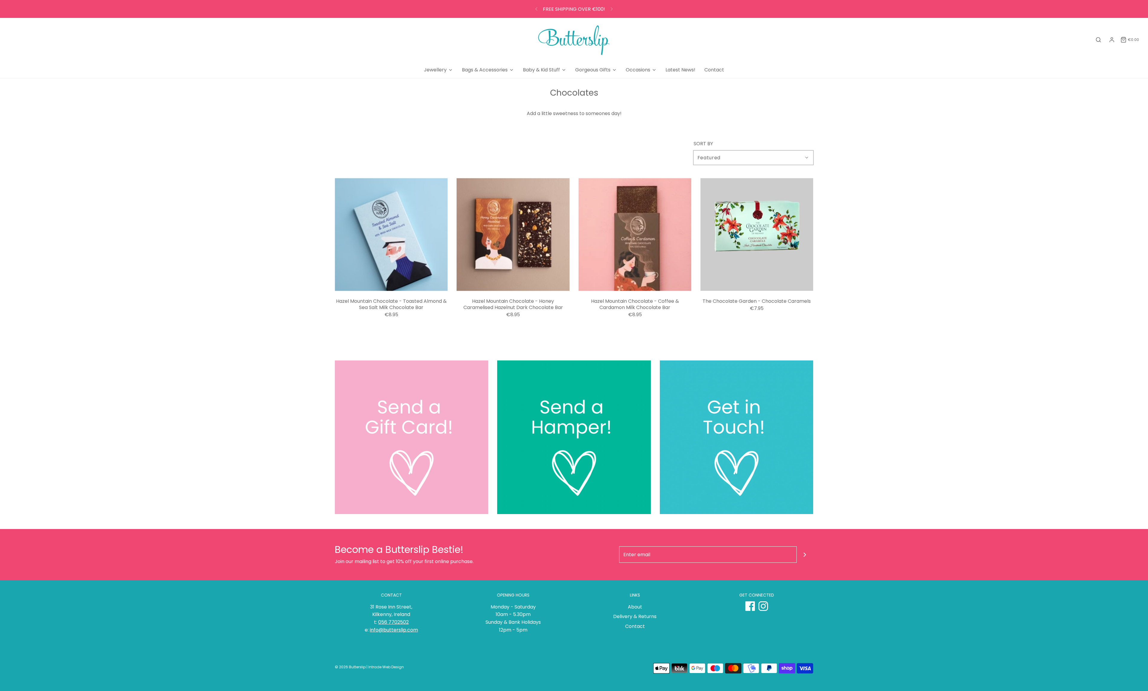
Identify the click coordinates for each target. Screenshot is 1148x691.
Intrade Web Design (386, 666)
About (635, 606)
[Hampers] (574, 437)
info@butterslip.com (394, 629)
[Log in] (1111, 40)
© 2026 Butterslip (350, 666)
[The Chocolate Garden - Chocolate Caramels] (756, 234)
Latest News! (680, 69)
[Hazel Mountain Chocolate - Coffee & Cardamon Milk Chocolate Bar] (634, 234)
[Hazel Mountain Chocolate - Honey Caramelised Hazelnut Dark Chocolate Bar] (513, 234)
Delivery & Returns (635, 616)
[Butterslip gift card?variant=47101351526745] (411, 437)
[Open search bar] (1098, 39)
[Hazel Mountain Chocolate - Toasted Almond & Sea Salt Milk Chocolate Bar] (391, 234)
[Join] (805, 554)
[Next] (611, 9)
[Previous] (536, 9)
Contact (714, 69)
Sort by (703, 143)
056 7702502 (393, 622)
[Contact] (736, 437)
